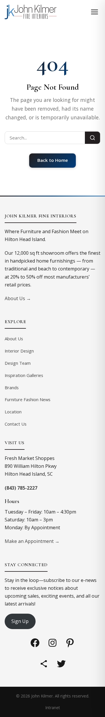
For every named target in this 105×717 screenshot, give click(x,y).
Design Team (18, 363)
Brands (12, 387)
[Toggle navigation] (94, 12)
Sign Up (20, 621)
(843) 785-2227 (21, 488)
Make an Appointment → (32, 541)
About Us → (18, 298)
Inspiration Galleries (24, 375)
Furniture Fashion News (27, 399)
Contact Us (16, 424)
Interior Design (19, 351)
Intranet (52, 707)
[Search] (92, 138)
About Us (14, 338)
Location (13, 412)
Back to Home (52, 160)
